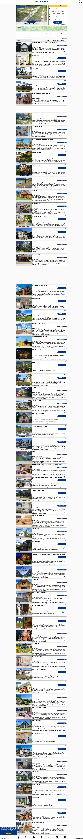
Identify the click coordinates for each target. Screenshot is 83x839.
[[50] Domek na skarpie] (24, 700)
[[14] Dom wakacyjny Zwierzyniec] (24, 221)
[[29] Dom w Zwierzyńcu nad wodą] (24, 431)
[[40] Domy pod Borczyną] (24, 572)
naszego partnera (47, 334)
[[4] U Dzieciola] (24, 86)
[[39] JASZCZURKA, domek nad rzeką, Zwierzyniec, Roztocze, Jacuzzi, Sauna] (24, 559)
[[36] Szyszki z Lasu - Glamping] (24, 521)
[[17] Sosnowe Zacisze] (24, 260)
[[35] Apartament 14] (24, 508)
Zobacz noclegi (62, 45)
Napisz (82, 838)
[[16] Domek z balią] (24, 247)
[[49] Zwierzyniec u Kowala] (24, 687)
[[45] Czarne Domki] (24, 636)
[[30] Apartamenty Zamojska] (24, 444)
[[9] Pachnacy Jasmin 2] (24, 157)
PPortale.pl (5, 838)
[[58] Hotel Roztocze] (24, 802)
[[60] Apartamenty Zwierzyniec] (24, 828)
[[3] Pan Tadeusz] (24, 73)
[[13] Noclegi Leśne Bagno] (24, 209)
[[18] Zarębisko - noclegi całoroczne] (24, 290)
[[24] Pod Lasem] (24, 367)
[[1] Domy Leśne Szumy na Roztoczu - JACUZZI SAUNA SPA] (24, 48)
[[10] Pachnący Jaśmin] (24, 170)
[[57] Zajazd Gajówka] (24, 789)
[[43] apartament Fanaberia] (24, 610)
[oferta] (18, 78)
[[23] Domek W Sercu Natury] (24, 354)
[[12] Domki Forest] (24, 196)
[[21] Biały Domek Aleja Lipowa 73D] (24, 329)
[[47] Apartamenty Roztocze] (24, 662)
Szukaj (58, 22)
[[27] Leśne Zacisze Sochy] (24, 406)
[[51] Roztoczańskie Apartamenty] (24, 713)
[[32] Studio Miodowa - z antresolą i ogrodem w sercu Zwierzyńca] (24, 470)
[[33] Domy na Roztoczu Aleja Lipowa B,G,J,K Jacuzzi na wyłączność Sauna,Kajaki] (24, 482)
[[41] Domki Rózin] (24, 585)
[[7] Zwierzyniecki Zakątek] (24, 132)
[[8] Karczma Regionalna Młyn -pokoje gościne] (24, 145)
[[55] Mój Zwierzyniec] (24, 764)
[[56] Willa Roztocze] (24, 777)
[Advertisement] (41, 275)
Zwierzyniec (19, 43)
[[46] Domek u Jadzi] (24, 649)
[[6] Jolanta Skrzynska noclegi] (24, 119)
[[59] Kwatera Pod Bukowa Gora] (24, 815)
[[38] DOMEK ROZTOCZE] (24, 546)
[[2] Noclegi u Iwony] (24, 60)
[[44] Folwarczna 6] (24, 623)
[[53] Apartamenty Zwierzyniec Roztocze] (24, 738)
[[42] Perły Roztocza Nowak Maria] (24, 598)
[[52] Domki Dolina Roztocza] (24, 726)
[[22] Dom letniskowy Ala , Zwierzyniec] (24, 342)
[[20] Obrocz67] (24, 316)
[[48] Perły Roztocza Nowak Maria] (24, 674)
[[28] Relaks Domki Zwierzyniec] (24, 418)
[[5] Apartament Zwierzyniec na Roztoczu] (24, 99)
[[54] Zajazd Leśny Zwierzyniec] (24, 751)
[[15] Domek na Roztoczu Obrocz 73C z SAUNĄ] (24, 234)
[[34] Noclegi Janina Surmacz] (24, 495)
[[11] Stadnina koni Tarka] (24, 183)
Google (16, 827)
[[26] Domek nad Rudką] (24, 393)
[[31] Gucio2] (24, 457)
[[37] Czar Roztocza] (24, 534)
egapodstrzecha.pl (41, 1)
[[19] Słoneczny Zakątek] (24, 303)
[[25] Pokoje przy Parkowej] (24, 380)
